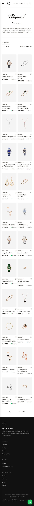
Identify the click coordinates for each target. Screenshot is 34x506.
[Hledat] (26, 3)
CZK (21, 3)
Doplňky (4, 451)
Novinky (4, 479)
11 (18, 411)
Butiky (3, 482)
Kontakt (4, 485)
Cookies (22, 500)
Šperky (4, 447)
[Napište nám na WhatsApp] (30, 502)
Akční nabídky (6, 454)
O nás (3, 476)
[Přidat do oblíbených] (15, 74)
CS (16, 3)
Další (23, 411)
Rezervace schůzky (7, 466)
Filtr (7, 46)
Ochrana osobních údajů (5, 500)
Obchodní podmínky (14, 500)
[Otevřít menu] (3, 3)
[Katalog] (14, 3)
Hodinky (4, 444)
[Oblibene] (30, 3)
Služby (4, 463)
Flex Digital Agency (19, 496)
